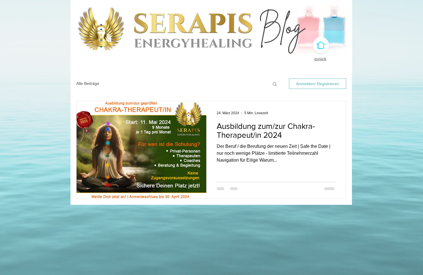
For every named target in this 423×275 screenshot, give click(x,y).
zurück (320, 58)
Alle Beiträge (87, 83)
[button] (274, 84)
